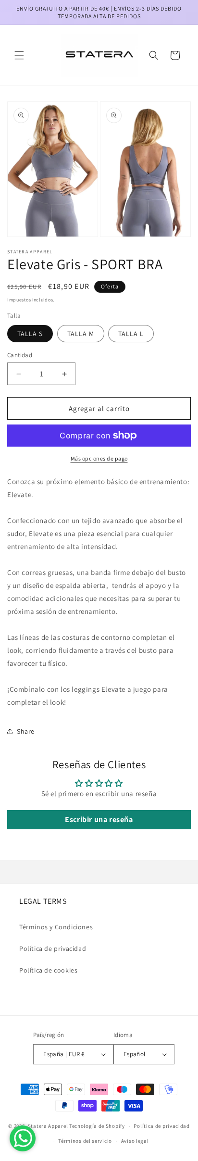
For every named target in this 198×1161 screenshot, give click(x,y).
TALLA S (30, 333)
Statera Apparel (48, 1126)
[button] (19, 55)
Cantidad (19, 355)
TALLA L (131, 333)
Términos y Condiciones (56, 927)
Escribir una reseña (99, 819)
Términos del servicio (85, 1140)
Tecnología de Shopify (97, 1126)
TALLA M (80, 333)
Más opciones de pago (99, 458)
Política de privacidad (52, 948)
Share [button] (26, 731)
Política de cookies (48, 970)
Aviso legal (135, 1140)
